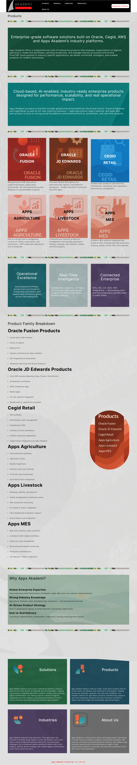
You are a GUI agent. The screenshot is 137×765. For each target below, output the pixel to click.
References (81, 3)
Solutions (57, 3)
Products (45, 3)
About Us (45, 9)
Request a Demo (120, 6)
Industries (69, 3)
